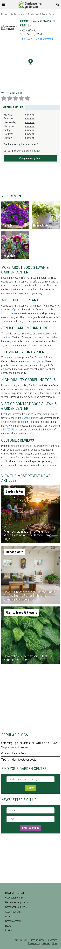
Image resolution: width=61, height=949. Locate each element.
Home (4, 14)
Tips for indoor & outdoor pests (18, 759)
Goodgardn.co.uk (14, 897)
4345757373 (26, 38)
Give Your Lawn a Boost (14, 753)
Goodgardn (52, 940)
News (8, 925)
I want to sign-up (30, 827)
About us (10, 916)
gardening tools (28, 389)
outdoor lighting (35, 361)
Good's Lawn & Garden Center (41, 14)
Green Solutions (37, 940)
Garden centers (17, 14)
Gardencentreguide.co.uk (18, 902)
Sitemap (46, 943)
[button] (30, 62)
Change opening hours (30, 158)
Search (30, 787)
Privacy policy (34, 943)
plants (17, 309)
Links (54, 943)
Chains (8, 930)
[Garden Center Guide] (31, 4)
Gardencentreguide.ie (16, 907)
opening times (30, 417)
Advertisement (12, 911)
